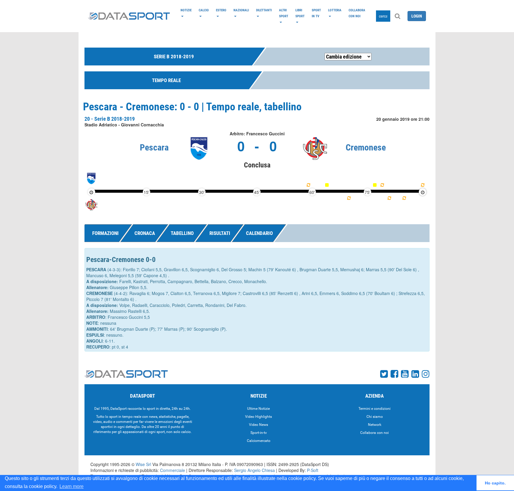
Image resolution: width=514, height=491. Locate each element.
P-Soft (312, 470)
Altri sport (283, 13)
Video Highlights (258, 417)
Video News (258, 425)
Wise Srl (143, 464)
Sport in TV (316, 13)
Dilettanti (264, 10)
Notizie (186, 10)
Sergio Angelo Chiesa (254, 470)
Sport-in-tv (258, 433)
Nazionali (241, 10)
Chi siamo (374, 417)
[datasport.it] (129, 16)
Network (374, 425)
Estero (221, 10)
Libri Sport (300, 13)
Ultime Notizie (258, 409)
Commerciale (172, 470)
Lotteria (334, 10)
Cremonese (366, 147)
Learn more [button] (71, 486)
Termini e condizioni (374, 409)
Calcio (204, 10)
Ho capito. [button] (495, 483)
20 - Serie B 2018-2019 (109, 119)
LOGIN (416, 16)
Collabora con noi (357, 13)
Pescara (154, 147)
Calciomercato (258, 441)
